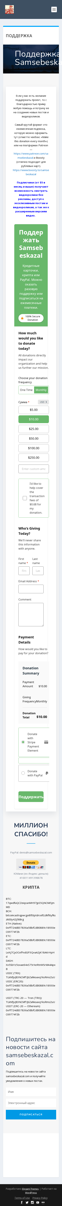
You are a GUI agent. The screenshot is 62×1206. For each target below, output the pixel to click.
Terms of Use (22, 1197)
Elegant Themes (30, 1188)
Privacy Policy (40, 1197)
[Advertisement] (29, 1154)
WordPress (31, 1192)
